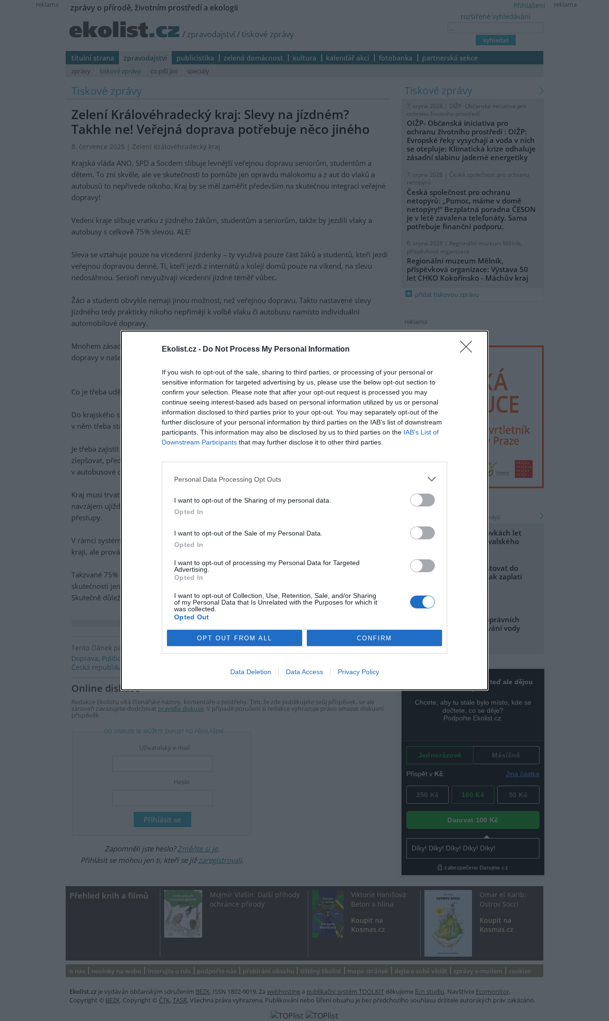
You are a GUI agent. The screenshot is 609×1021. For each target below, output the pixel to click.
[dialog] (304, 510)
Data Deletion (250, 672)
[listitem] (304, 479)
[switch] (422, 500)
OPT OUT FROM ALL (234, 638)
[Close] (469, 350)
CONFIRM (374, 638)
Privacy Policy (358, 672)
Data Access (304, 672)
